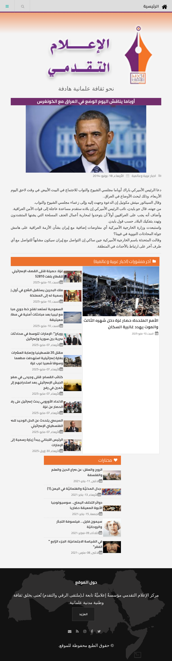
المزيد (83, 614)
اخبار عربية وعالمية (144, 176)
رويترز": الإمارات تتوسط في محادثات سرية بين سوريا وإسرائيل (36, 336)
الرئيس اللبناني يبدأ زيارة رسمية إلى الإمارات (36, 442)
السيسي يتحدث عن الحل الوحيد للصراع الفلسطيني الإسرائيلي (35, 423)
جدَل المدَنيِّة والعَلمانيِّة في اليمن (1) (74, 488)
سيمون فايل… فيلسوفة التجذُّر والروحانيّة (79, 524)
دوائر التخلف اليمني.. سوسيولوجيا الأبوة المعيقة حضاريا (76, 505)
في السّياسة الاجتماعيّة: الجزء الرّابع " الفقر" (75, 544)
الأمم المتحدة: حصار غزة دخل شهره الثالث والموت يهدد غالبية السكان (121, 323)
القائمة (7, 6)
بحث (22, 6)
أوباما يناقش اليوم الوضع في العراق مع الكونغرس (86, 101)
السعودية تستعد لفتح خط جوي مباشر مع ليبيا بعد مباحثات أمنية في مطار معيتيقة (34, 314)
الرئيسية (151, 6)
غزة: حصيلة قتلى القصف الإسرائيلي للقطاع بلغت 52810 (37, 273)
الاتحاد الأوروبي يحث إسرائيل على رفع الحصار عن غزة (36, 404)
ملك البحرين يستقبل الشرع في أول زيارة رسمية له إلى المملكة (34, 292)
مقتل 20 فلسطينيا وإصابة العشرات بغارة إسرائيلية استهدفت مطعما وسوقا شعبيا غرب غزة (37, 358)
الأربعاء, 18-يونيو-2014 (108, 176)
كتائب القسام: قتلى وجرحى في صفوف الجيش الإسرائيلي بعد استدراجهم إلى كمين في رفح (34, 382)
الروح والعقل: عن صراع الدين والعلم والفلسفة (76, 472)
